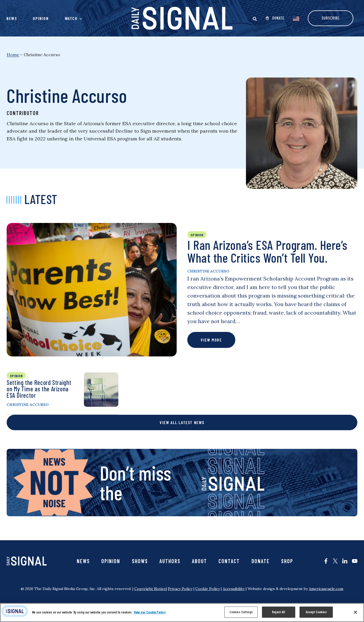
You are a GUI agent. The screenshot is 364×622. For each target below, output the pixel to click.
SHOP (287, 561)
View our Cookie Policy (150, 612)
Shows (140, 561)
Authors (169, 561)
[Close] (355, 612)
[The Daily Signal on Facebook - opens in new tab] (326, 561)
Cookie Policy (207, 588)
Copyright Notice (150, 588)
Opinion (40, 18)
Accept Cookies (316, 612)
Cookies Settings (241, 612)
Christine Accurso (208, 271)
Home (13, 54)
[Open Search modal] (254, 18)
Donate (261, 561)
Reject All (278, 612)
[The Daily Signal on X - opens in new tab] (335, 561)
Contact (229, 561)
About (199, 561)
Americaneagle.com (326, 588)
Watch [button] (71, 18)
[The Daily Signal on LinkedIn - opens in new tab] (345, 561)
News (11, 18)
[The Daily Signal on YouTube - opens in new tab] (354, 561)
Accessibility (234, 588)
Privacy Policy (180, 588)
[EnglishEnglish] (296, 18)
